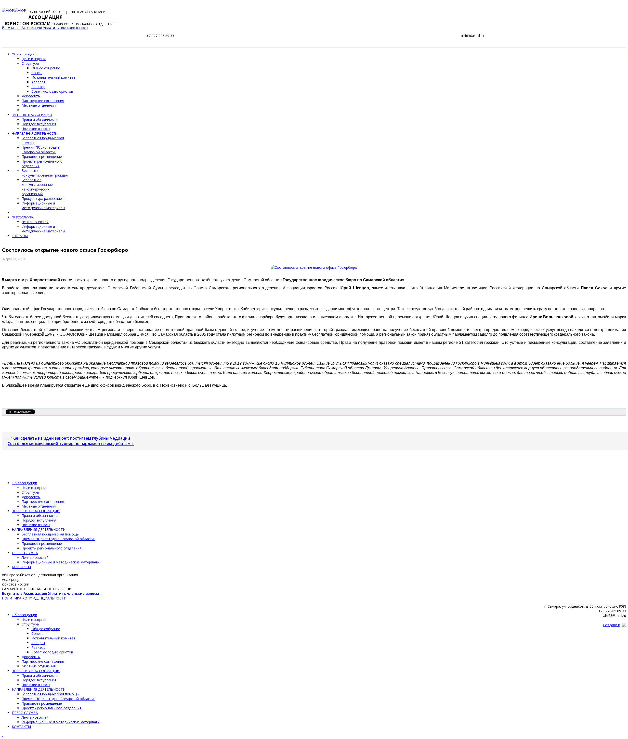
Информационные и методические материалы (43, 205)
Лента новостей (35, 221)
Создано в (611, 625)
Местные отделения (39, 105)
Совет (36, 72)
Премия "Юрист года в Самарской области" (41, 149)
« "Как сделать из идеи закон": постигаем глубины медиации (69, 438)
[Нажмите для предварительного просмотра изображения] (314, 267)
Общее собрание (45, 68)
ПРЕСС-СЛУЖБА (23, 217)
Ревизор (38, 86)
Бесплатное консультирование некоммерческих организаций (37, 187)
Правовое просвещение (42, 156)
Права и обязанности (40, 119)
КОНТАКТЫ (20, 236)
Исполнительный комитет (53, 77)
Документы (31, 96)
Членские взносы (36, 128)
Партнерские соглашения (43, 100)
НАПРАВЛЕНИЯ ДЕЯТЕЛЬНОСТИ (34, 133)
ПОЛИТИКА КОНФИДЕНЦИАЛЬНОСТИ (34, 598)
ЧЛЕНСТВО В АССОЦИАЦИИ (32, 115)
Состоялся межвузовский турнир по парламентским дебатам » (71, 443)
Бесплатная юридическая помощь (50, 534)
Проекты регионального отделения (51, 548)
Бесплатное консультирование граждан (45, 173)
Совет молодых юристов (52, 91)
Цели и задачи (34, 58)
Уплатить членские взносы (65, 27)
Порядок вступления (39, 124)
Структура (30, 63)
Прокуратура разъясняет (43, 198)
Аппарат (38, 82)
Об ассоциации (23, 54)
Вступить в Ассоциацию (22, 27)
